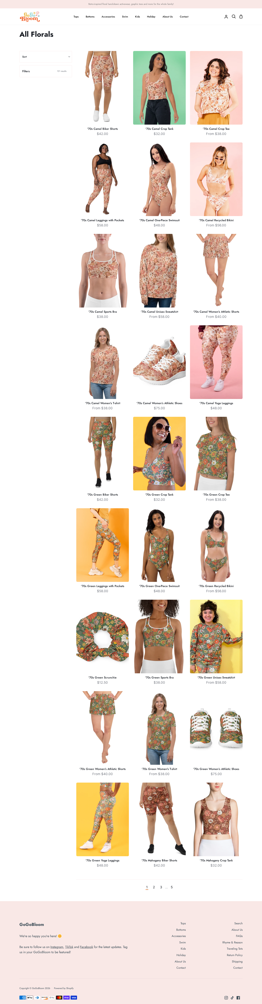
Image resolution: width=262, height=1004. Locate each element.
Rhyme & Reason (232, 942)
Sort (24, 56)
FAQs (239, 936)
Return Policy (235, 955)
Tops (183, 923)
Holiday (181, 955)
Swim (182, 942)
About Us (180, 961)
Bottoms (181, 930)
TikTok (69, 947)
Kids (183, 949)
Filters (44, 71)
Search (238, 923)
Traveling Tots (235, 949)
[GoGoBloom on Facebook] (238, 998)
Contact (181, 968)
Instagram (56, 947)
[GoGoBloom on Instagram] (226, 998)
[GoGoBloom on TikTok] (232, 998)
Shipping (237, 961)
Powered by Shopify (64, 988)
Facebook (86, 947)
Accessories (179, 936)
